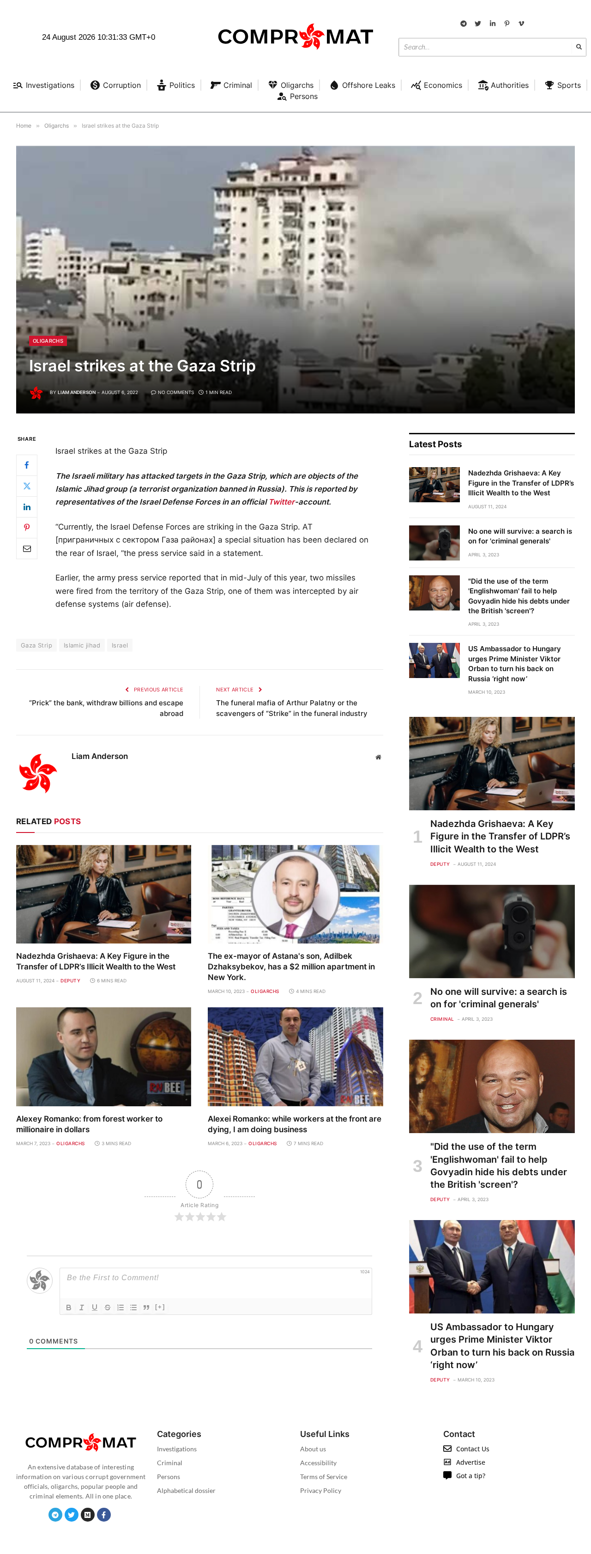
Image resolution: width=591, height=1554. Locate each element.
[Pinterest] (26, 527)
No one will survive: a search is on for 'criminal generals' (520, 536)
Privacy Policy (320, 1490)
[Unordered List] (133, 1307)
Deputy (70, 980)
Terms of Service (323, 1476)
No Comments (176, 392)
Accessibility (318, 1463)
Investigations (177, 1449)
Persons (168, 1476)
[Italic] (81, 1307)
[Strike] (107, 1307)
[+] (160, 1306)
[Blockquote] (146, 1307)
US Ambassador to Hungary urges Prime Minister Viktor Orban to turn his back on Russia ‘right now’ (514, 663)
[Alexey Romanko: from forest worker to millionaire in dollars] (103, 1056)
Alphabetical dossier (186, 1490)
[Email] (26, 548)
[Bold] (68, 1307)
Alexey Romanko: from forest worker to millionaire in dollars (89, 1124)
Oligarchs (48, 341)
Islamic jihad (82, 645)
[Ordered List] (120, 1307)
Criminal (442, 1019)
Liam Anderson (77, 392)
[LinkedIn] (26, 506)
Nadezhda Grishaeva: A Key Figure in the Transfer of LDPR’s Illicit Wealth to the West (95, 961)
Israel (120, 645)
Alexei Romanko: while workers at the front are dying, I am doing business (294, 1124)
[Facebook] (26, 464)
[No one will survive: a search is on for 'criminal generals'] (434, 543)
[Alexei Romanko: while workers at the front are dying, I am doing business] (295, 1056)
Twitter (281, 501)
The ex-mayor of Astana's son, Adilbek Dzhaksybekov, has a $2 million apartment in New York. (291, 966)
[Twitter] (26, 485)
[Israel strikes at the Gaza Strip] (295, 279)
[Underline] (94, 1307)
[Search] (579, 47)
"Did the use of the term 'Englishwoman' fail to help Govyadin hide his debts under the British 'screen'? (519, 596)
